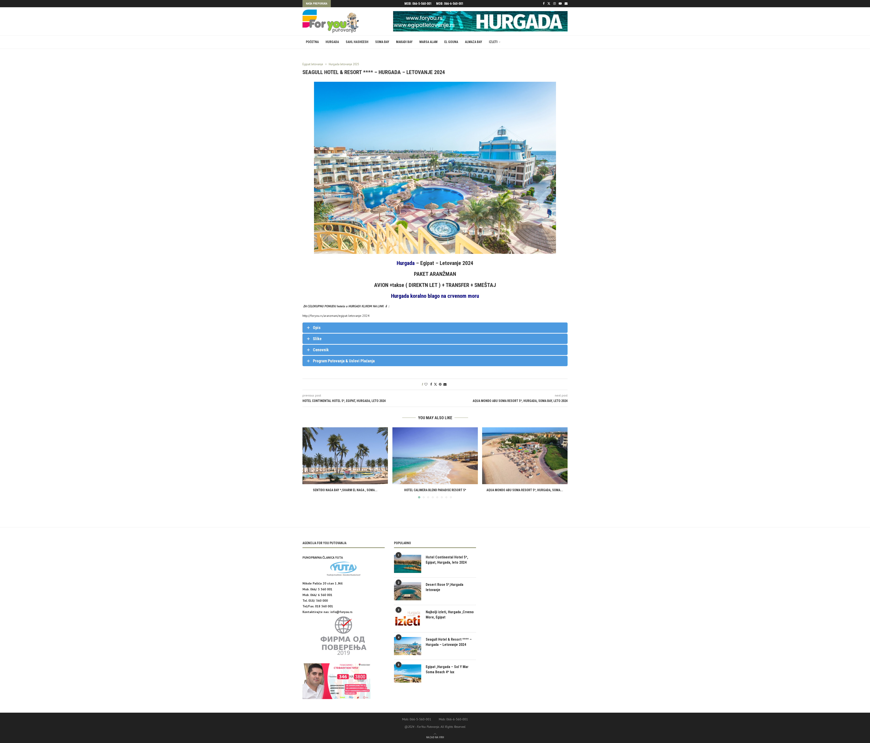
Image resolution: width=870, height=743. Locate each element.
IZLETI (493, 42)
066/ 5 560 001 (321, 589)
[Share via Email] (445, 384)
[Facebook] (543, 3)
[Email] (566, 3)
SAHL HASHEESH (357, 42)
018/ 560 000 (318, 601)
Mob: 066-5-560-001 (418, 3)
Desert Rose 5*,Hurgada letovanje (444, 587)
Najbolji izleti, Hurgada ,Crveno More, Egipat (450, 614)
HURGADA (332, 42)
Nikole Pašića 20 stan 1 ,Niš (322, 583)
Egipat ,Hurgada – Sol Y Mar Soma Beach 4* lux (447, 669)
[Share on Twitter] (435, 384)
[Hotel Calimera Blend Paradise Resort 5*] (435, 455)
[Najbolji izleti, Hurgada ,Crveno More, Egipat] (407, 619)
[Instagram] (554, 3)
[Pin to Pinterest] (440, 384)
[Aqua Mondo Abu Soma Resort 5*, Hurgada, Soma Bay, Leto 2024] (525, 455)
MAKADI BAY (404, 42)
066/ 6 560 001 (321, 595)
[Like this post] (426, 384)
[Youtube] (560, 3)
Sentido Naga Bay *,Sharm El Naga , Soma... (345, 490)
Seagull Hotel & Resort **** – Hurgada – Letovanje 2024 (449, 642)
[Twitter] (548, 3)
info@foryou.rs (341, 612)
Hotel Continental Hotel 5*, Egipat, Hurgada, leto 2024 (447, 559)
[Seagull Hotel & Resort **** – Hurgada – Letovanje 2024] (407, 646)
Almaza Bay (473, 42)
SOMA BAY (382, 42)
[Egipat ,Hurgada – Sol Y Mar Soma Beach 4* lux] (407, 673)
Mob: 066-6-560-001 (449, 3)
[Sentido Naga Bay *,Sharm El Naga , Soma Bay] (345, 455)
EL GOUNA (451, 42)
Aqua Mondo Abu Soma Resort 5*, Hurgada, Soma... (525, 490)
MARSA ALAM (428, 42)
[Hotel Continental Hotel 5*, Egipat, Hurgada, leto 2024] (407, 564)
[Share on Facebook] (431, 384)
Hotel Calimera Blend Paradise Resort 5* (435, 490)
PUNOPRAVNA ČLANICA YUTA (322, 557)
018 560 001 (324, 606)
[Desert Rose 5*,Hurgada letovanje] (407, 591)
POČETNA (312, 42)
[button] (308, 462)
